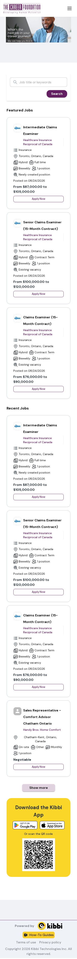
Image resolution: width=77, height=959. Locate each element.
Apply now (38, 199)
